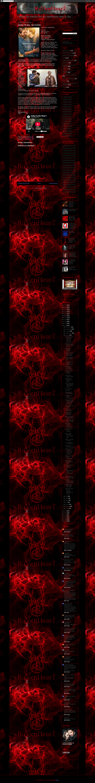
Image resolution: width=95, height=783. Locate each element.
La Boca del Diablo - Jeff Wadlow (72, 247)
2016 (65, 325)
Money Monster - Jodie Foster (69, 417)
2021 (65, 315)
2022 (65, 313)
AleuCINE (66, 650)
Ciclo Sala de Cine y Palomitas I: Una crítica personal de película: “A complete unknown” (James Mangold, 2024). (70, 608)
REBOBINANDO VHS (69, 689)
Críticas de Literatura (68, 60)
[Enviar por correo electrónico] (37, 137)
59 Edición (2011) (66, 109)
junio (66, 498)
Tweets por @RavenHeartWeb (67, 42)
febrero (67, 506)
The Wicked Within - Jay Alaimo (68, 380)
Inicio (39, 183)
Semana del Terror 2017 (68, 172)
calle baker (67, 703)
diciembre (68, 327)
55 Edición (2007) (67, 99)
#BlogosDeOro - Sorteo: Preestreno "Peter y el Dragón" (69, 451)
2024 (65, 309)
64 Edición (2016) (66, 121)
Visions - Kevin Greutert (69, 440)
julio (66, 496)
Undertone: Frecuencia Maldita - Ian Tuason (72, 240)
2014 (65, 513)
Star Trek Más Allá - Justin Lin (69, 359)
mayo (67, 500)
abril (66, 502)
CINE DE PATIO (68, 534)
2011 (65, 519)
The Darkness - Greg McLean (69, 477)
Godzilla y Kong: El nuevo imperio (69, 617)
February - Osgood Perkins (68, 350)
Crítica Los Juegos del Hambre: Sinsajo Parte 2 (70, 712)
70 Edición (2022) (67, 136)
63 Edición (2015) (66, 119)
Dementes (65, 62)
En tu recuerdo (68, 530)
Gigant (66, 645)
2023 (65, 311)
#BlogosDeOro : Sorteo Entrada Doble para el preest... (69, 491)
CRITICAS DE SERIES (68, 55)
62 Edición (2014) (66, 116)
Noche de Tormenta (68, 409)
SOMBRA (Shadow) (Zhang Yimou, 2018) (69, 630)
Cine (24, 138)
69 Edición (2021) (67, 133)
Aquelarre (66, 717)
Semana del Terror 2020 (69, 180)
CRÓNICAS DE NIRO (69, 684)
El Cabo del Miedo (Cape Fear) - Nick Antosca (72, 218)
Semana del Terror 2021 (68, 182)
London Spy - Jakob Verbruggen (69, 397)
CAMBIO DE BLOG (69, 685)
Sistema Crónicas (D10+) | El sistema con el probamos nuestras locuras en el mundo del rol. (70, 667)
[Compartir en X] (40, 137)
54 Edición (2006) (67, 97)
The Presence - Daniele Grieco (69, 466)
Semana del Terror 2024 (69, 189)
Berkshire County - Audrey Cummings (68, 425)
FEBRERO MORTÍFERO (70, 624)
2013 (65, 515)
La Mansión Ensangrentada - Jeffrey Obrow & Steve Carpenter (73, 226)
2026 (65, 305)
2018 (65, 321)
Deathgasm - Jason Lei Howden (68, 413)
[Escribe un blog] (38, 137)
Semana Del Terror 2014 (68, 145)
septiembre (68, 333)
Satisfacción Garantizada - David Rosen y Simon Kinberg (73, 254)
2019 (65, 319)
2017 (65, 323)
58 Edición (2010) (66, 107)
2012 (65, 517)
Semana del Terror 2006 (69, 148)
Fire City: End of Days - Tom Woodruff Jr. (69, 354)
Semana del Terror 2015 (68, 167)
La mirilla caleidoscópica (68, 554)
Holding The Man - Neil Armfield (68, 485)
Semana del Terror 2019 (68, 177)
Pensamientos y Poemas (69, 75)
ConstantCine (68, 709)
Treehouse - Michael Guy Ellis (69, 462)
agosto (67, 335)
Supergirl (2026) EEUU (70, 555)
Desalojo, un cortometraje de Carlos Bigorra (70, 562)
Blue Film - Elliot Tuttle (72, 232)
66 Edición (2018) (67, 126)
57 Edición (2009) (67, 104)
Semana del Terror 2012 (68, 163)
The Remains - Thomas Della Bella (69, 345)
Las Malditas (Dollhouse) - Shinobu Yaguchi (72, 261)
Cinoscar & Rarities (69, 590)
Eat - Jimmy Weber (68, 389)
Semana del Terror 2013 (68, 165)
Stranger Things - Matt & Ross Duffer (69, 481)
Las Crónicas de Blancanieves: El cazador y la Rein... (69, 385)
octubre (67, 331)
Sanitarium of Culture (70, 628)
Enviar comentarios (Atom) (41, 188)
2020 (65, 317)
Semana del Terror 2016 (68, 170)
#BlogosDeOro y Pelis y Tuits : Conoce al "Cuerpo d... (69, 401)
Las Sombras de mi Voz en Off (69, 420)
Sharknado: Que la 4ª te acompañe (69, 457)
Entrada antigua (53, 183)
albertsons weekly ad (69, 718)
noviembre (68, 329)
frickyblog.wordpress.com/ (70, 697)
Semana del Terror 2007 (69, 150)
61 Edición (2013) (66, 114)
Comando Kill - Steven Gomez (69, 372)
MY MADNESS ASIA (69, 644)
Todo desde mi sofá (69, 615)
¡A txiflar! (66, 573)
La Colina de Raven (69, 567)
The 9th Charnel (68, 569)
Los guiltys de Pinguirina (67, 657)
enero (67, 508)
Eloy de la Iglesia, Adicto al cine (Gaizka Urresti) (69, 576)
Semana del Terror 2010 (68, 158)
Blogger (57, 780)
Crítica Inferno (68, 698)
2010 (65, 521)
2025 (65, 307)
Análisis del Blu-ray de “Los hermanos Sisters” (69, 639)
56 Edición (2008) (67, 102)
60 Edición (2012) (67, 111)
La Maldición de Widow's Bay (73, 210)
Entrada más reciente (23, 183)
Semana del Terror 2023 (69, 187)
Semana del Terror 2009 (69, 155)
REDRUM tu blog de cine (69, 675)
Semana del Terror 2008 (69, 153)
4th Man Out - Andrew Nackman (69, 368)
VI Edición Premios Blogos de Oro (69, 660)
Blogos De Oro (66, 50)
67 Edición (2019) (66, 128)
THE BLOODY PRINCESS (67, 622)
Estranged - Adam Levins (69, 376)
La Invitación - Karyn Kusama (69, 430)
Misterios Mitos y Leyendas (67, 72)
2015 (65, 511)
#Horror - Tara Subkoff (69, 406)
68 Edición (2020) (67, 131)
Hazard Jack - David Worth (69, 393)
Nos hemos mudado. (69, 670)
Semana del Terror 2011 (68, 160)
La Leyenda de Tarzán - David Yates (69, 363)
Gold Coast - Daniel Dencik (69, 446)
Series (64, 87)
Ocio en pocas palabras (68, 542)
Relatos (64, 81)
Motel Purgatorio (68, 559)
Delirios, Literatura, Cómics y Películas (69, 636)
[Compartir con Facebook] (41, 137)
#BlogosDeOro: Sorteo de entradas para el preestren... (69, 339)
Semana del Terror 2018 (68, 175)
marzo (67, 504)
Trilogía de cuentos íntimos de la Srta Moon (69, 679)
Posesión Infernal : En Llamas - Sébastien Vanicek (72, 204)
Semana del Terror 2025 (68, 192)
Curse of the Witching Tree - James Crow (69, 435)
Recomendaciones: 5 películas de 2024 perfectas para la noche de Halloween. (69, 584)
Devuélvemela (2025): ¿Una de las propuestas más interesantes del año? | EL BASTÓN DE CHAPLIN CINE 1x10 (70, 546)
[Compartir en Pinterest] (43, 137)
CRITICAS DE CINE (29, 138)
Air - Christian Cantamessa (69, 443)
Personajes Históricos (68, 78)
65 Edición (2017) (66, 123)
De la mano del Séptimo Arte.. (68, 604)
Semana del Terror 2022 (68, 184)
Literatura (65, 69)
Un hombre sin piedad (70, 581)
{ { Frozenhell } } (68, 529)
